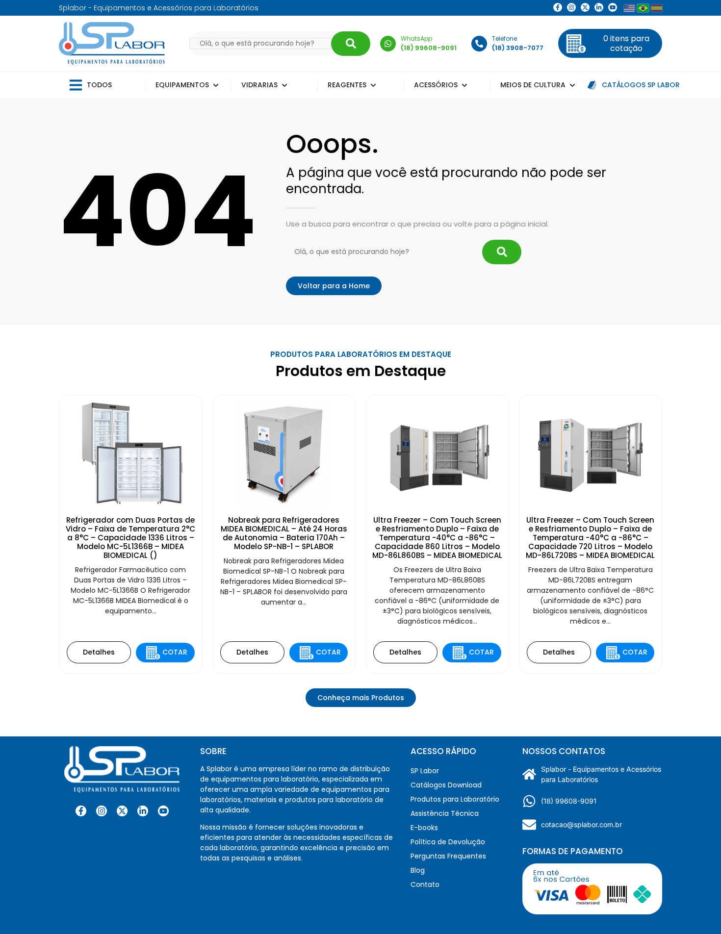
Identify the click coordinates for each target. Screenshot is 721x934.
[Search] (350, 43)
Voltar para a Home (334, 286)
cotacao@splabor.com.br (581, 824)
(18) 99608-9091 (568, 801)
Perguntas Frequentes (448, 856)
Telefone (504, 38)
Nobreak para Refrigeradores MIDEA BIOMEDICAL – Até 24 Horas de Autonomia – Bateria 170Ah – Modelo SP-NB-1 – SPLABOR (284, 533)
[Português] (643, 8)
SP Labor (425, 771)
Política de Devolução (448, 842)
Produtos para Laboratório (455, 799)
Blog (418, 870)
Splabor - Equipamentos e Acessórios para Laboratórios (601, 774)
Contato (425, 884)
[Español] (656, 8)
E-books (424, 828)
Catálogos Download (446, 785)
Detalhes (99, 652)
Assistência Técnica (445, 813)
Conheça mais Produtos (360, 698)
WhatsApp (416, 38)
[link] (571, 7)
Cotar (174, 652)
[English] (629, 8)
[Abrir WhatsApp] (696, 909)
